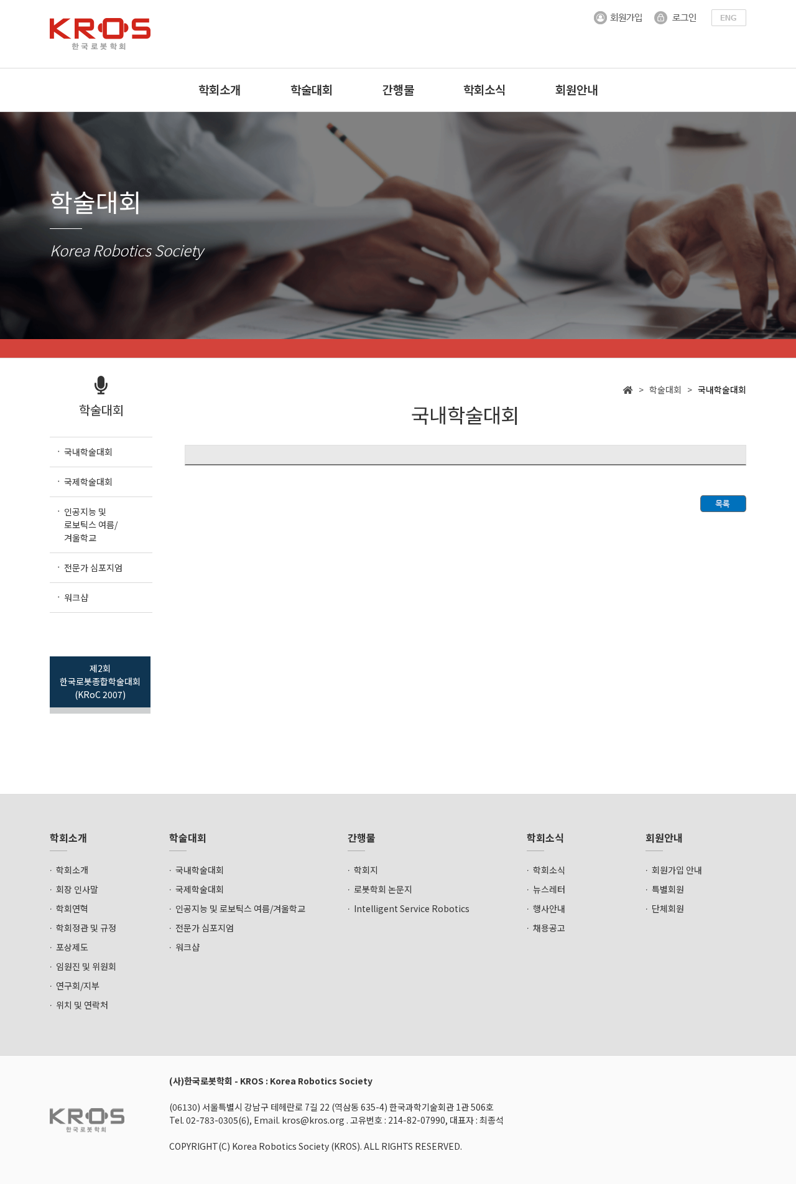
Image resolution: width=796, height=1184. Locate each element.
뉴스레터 (549, 889)
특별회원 (668, 889)
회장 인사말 (77, 889)
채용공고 (549, 927)
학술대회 (311, 89)
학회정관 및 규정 (86, 927)
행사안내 (549, 908)
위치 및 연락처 (82, 1005)
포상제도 (72, 947)
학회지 (366, 870)
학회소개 (219, 89)
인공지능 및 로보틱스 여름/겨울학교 (240, 908)
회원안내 (576, 89)
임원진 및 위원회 (86, 966)
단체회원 (668, 908)
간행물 (398, 89)
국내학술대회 (199, 870)
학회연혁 (72, 908)
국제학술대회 (199, 889)
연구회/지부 (78, 985)
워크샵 (187, 947)
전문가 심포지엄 (204, 927)
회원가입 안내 (677, 870)
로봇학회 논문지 (383, 889)
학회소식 (484, 89)
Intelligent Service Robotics (412, 908)
